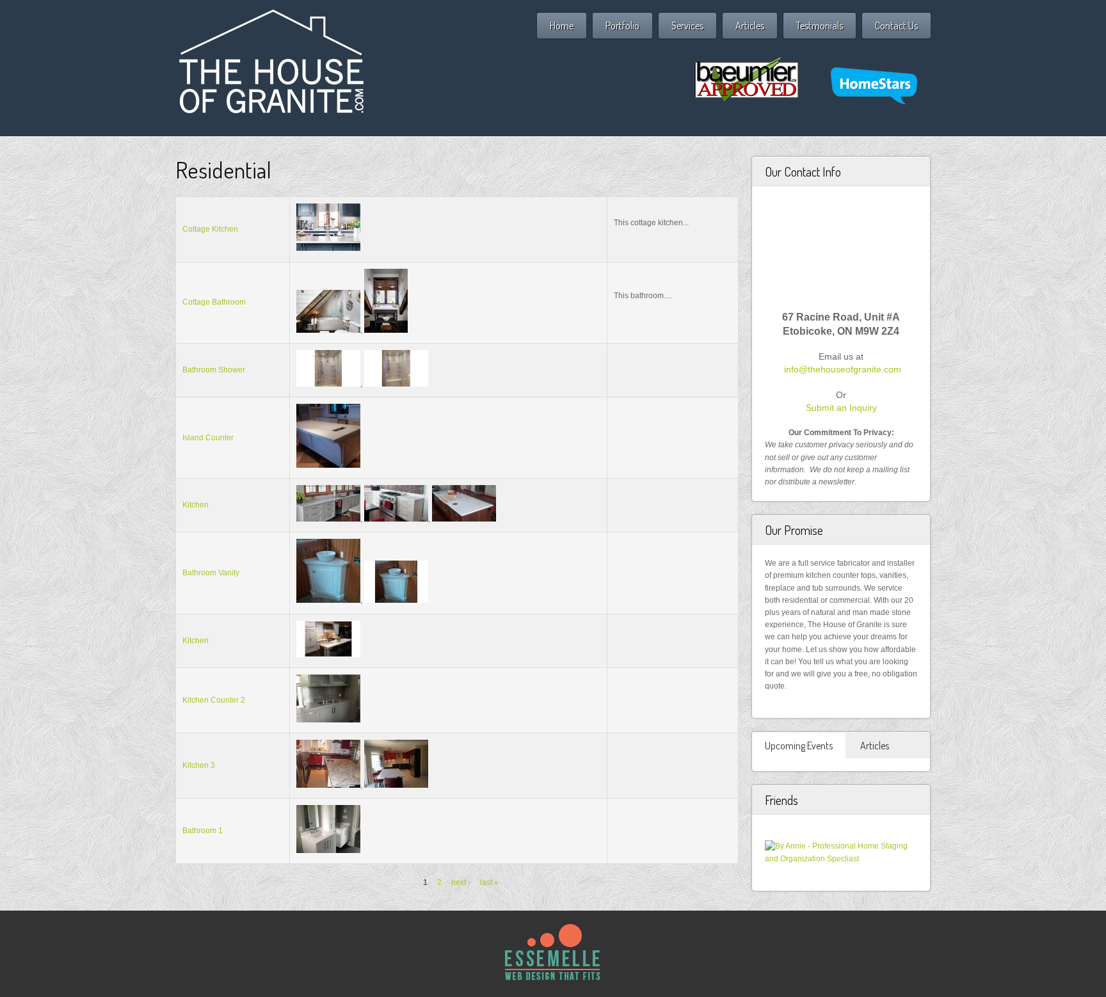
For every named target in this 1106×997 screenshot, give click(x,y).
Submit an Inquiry (841, 408)
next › (460, 882)
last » (489, 882)
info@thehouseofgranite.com (842, 369)
